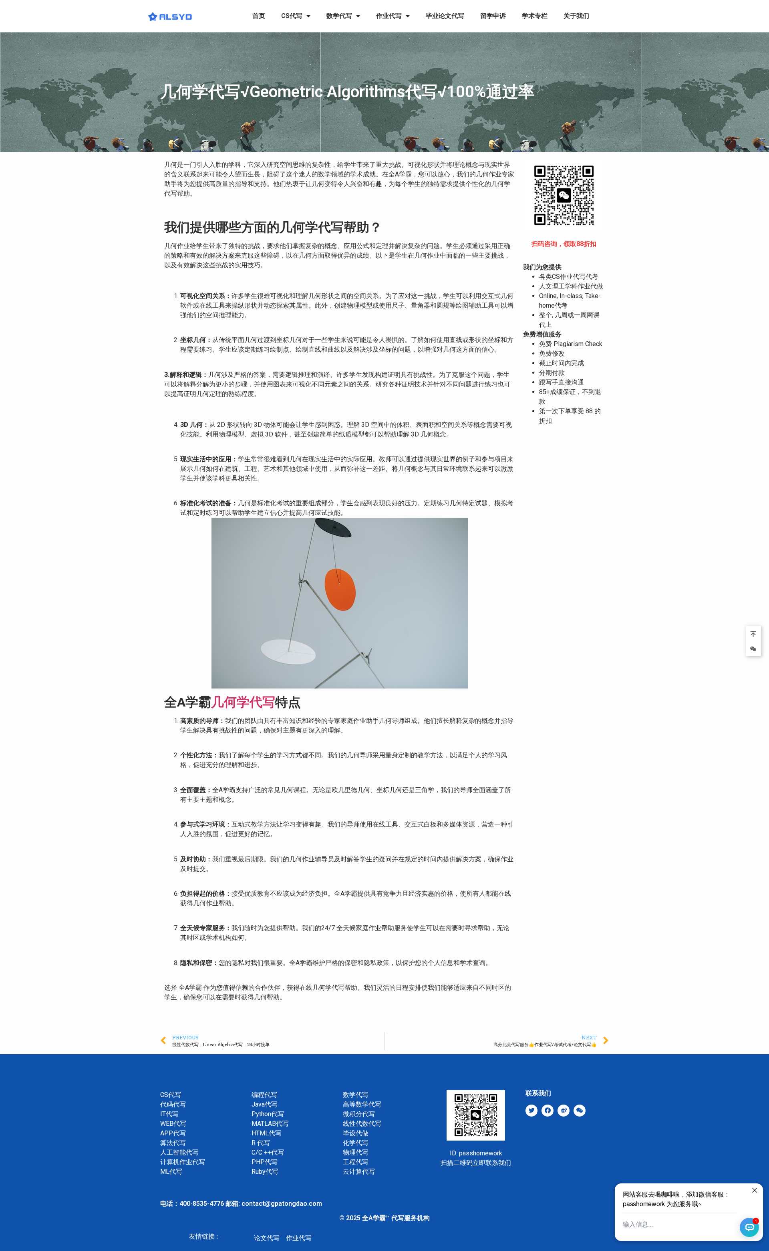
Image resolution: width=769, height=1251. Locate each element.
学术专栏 (535, 16)
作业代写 (389, 16)
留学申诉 (493, 16)
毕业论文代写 (445, 16)
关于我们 (576, 16)
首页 (258, 16)
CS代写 (291, 16)
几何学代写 (243, 702)
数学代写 (339, 16)
